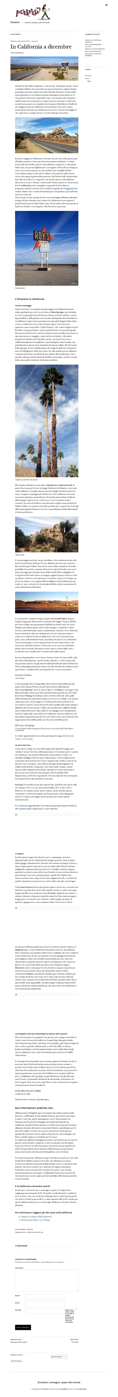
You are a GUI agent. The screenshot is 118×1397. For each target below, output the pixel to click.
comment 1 (35, 41)
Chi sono (88, 75)
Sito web (18, 1310)
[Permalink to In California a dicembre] (44, 80)
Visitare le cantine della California (36, 1216)
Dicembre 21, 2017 (23, 41)
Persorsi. (45, 1389)
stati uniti (37, 1232)
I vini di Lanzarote (99, 49)
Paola (28, 182)
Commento (19, 1268)
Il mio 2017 (74, 1341)
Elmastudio (82, 1389)
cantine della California (30, 809)
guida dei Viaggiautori (65, 188)
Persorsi (14, 22)
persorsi (20, 53)
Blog (89, 81)
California (15, 34)
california (30, 1232)
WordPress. (65, 1389)
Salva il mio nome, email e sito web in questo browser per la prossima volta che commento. (69, 1316)
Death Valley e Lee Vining (38, 1220)
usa (42, 1232)
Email (17, 1303)
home (87, 78)
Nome (17, 1295)
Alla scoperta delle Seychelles (18, 1341)
